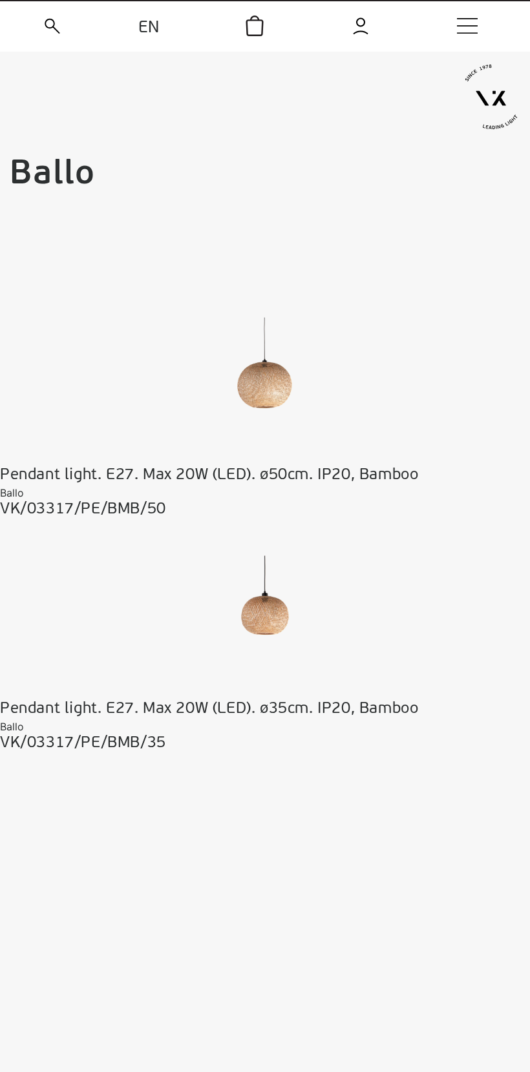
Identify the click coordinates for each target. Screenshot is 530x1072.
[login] (361, 26)
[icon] (254, 25)
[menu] (467, 26)
